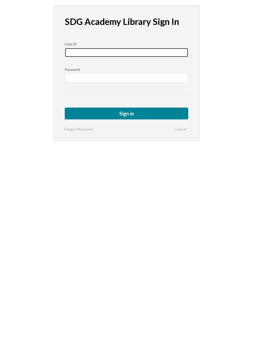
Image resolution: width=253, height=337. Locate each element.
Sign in (126, 113)
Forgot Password (79, 129)
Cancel (181, 129)
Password (72, 69)
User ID (71, 44)
